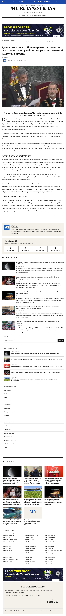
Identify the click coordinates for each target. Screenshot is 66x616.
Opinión (21, 19)
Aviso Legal (36, 611)
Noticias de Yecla (7, 548)
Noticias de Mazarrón (8, 544)
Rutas (5, 401)
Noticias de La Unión (29, 539)
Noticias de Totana (7, 557)
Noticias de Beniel (28, 559)
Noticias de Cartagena (8, 535)
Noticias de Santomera (29, 548)
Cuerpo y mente (8, 437)
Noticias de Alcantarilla (8, 542)
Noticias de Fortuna (49, 533)
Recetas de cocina (9, 433)
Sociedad (57, 19)
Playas (5, 397)
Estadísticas (38, 595)
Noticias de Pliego (49, 548)
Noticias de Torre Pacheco (9, 553)
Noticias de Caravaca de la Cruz (10, 559)
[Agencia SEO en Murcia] (53, 601)
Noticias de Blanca (49, 544)
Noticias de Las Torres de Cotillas (32, 533)
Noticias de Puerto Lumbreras (31, 553)
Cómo (5, 447)
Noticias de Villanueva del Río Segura (53, 550)
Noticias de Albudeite (50, 557)
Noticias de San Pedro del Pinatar (11, 564)
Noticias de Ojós (48, 564)
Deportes (27, 22)
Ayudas (6, 426)
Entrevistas (48, 19)
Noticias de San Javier (8, 555)
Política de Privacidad (50, 611)
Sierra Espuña (7, 405)
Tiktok (26, 595)
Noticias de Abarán (28, 555)
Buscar (48, 1)
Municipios (7, 412)
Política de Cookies (28, 611)
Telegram (20, 595)
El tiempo (6, 415)
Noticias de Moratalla (50, 537)
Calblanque (7, 408)
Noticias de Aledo (49, 559)
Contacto (42, 611)
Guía (34, 1)
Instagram (14, 595)
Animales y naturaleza (10, 444)
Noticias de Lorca (7, 537)
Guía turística (7, 390)
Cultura (28, 19)
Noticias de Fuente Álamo (30, 550)
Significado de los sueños (10, 440)
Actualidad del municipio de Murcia (11, 533)
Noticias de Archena (28, 537)
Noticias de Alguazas (50, 535)
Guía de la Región (9, 590)
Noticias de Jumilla (7, 561)
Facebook (7, 595)
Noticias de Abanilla (49, 542)
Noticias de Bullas (28, 557)
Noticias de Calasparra (29, 561)
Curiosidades (7, 429)
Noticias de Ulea (48, 561)
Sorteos (40, 1)
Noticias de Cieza (7, 546)
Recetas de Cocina (34, 590)
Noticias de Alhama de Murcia (31, 535)
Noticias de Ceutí (28, 564)
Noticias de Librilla (49, 546)
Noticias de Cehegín (28, 544)
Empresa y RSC (37, 19)
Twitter (31, 595)
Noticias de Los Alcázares (30, 546)
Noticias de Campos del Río (51, 553)
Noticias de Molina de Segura (10, 539)
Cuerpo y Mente (24, 590)
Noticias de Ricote (49, 555)
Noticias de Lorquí (49, 539)
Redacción (10, 61)
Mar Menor (7, 394)
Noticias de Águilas (7, 550)
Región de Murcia (11, 19)
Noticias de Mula (28, 542)
